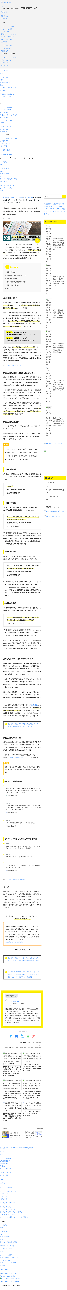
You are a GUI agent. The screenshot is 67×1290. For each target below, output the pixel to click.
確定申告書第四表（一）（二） (18, 757)
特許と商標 (4, 65)
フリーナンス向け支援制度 (8, 1242)
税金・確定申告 (5, 82)
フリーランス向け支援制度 (8, 87)
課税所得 (31, 1047)
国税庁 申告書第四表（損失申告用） (17, 879)
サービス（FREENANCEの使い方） (55, 491)
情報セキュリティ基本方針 (8, 1263)
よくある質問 (5, 48)
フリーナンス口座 (6, 29)
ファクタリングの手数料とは (9, 1214)
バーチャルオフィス (7, 39)
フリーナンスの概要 (7, 26)
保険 (1, 80)
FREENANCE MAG (28, 8)
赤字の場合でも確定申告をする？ (16, 282)
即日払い (3, 1166)
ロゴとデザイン (6, 63)
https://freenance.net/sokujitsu (14, 942)
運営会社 (3, 1265)
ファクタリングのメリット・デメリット (12, 1212)
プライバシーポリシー (7, 1260)
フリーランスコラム (6, 96)
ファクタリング (5, 77)
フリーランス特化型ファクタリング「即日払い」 (15, 1217)
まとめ (9, 288)
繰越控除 (23, 1047)
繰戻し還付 (34, 705)
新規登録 (4, 12)
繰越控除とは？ (11, 272)
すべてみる (3, 90)
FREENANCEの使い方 (7, 94)
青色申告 (38, 1047)
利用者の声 (4, 51)
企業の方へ (4, 42)
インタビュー (4, 71)
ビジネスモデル (6, 60)
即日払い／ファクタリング (9, 34)
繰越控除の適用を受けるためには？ (17, 275)
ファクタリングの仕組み (7, 1209)
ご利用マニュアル (6, 46)
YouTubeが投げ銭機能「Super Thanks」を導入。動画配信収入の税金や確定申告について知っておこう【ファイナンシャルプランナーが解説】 (24, 974)
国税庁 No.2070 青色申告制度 (15, 365)
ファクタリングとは (6, 1207)
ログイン (4, 18)
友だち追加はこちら (55, 516)
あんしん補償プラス (7, 37)
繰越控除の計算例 (12, 278)
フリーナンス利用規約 (7, 1255)
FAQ (1, 1179)
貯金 (1, 85)
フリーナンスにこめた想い (9, 57)
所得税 (8, 1047)
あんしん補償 (5, 31)
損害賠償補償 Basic (6, 1161)
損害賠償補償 (4, 1163)
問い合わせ (4, 16)
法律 (1, 99)
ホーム (2, 1152)
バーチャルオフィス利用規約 (9, 1257)
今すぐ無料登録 (5, 150)
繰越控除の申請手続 (13, 285)
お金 (1, 73)
